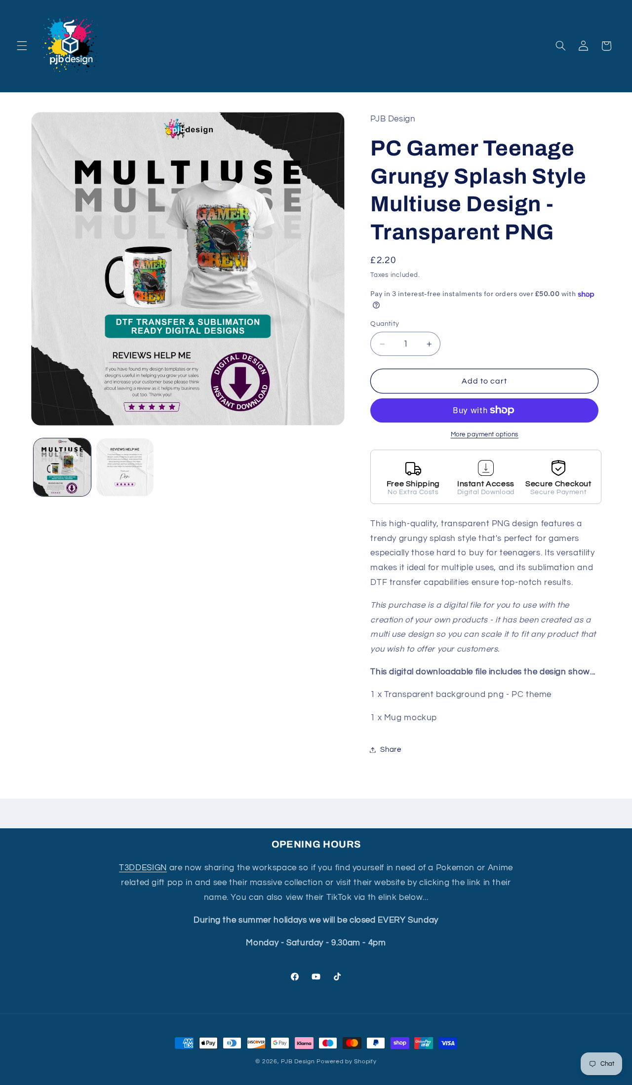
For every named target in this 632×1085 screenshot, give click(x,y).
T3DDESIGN (143, 867)
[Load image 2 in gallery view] (125, 467)
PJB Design (298, 1061)
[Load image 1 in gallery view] (62, 467)
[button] (21, 46)
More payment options (485, 434)
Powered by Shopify (346, 1061)
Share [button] (390, 749)
